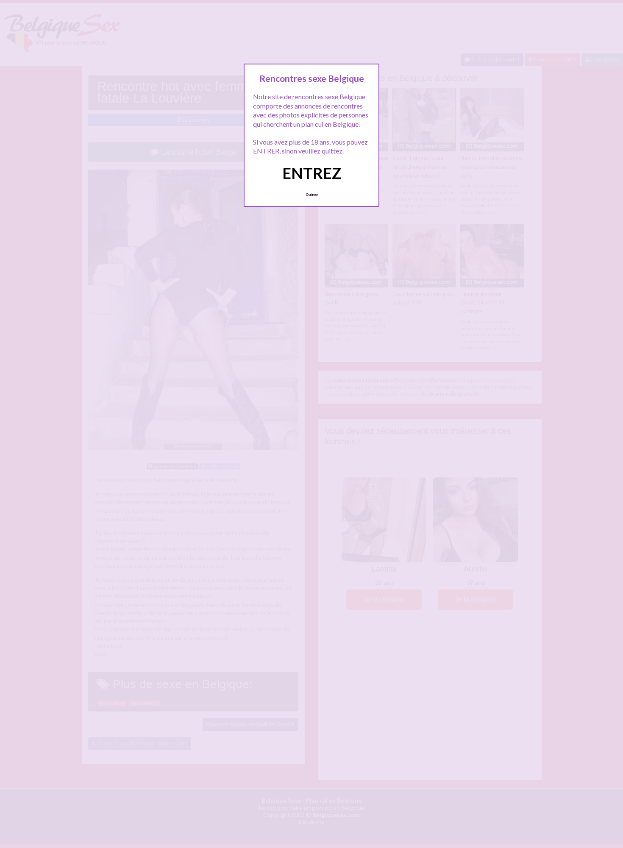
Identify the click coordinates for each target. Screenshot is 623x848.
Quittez (312, 194)
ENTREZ (311, 173)
